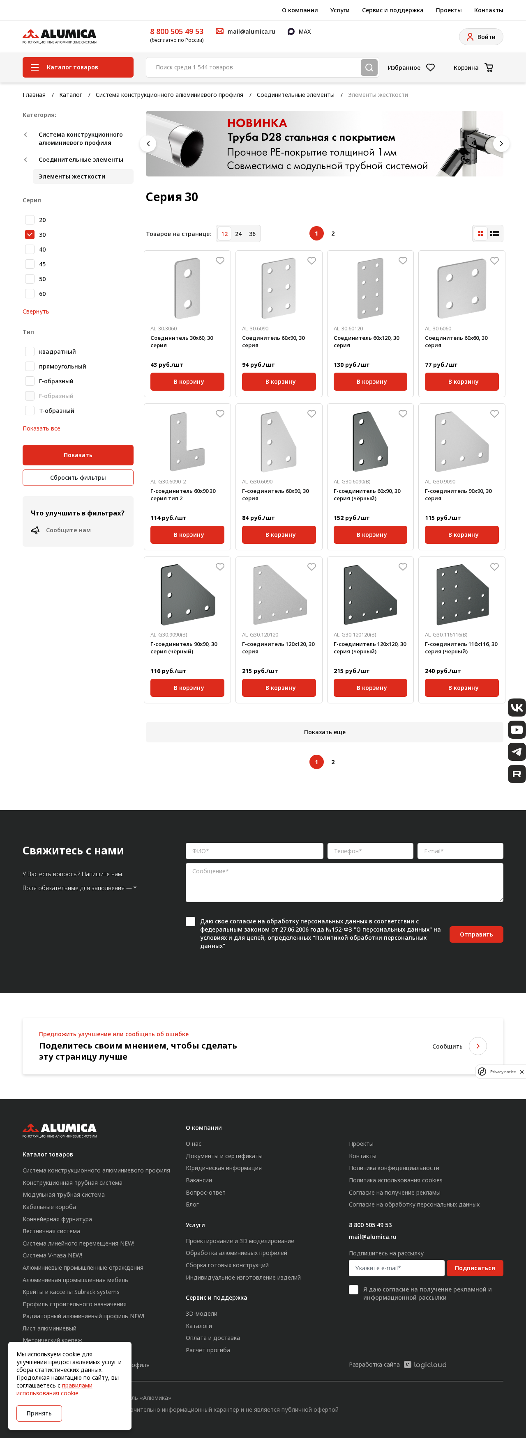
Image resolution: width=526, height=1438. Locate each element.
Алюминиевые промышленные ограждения (83, 1267)
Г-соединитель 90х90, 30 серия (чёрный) (183, 647)
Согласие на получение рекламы (395, 1192)
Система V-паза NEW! (52, 1255)
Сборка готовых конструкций (227, 1265)
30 (42, 234)
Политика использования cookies (396, 1180)
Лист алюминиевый (49, 1328)
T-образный (56, 410)
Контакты (488, 10)
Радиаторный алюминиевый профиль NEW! (83, 1316)
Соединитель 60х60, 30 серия (456, 341)
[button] (148, 143)
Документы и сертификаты (224, 1156)
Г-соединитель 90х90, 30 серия (458, 494)
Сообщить (447, 1046)
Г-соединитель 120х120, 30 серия (278, 647)
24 (238, 234)
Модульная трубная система (64, 1194)
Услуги (340, 10)
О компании (300, 10)
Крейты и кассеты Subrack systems (71, 1292)
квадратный (57, 351)
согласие (243, 921)
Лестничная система (51, 1231)
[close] (522, 1071)
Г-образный (56, 381)
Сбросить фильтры (78, 477)
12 (224, 234)
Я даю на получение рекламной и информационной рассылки (427, 1293)
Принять (39, 1413)
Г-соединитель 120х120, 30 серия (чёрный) (370, 647)
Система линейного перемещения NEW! (78, 1243)
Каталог (70, 94)
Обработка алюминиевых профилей (236, 1253)
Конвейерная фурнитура (57, 1219)
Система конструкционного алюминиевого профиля (169, 94)
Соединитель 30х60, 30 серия (181, 341)
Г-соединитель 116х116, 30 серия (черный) (461, 647)
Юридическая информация (224, 1168)
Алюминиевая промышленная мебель (75, 1280)
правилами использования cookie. (54, 1389)
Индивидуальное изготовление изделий (243, 1277)
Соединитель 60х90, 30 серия (273, 341)
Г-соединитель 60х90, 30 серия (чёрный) (367, 494)
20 (42, 220)
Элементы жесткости (72, 176)
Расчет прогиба (208, 1350)
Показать (78, 455)
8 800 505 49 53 (176, 31)
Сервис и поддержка (393, 10)
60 (42, 294)
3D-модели (201, 1313)
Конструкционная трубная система (72, 1182)
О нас (193, 1143)
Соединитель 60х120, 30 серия (366, 341)
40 (42, 249)
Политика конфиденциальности (394, 1168)
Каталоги (199, 1326)
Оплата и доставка (213, 1338)
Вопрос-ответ (206, 1192)
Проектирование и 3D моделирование (240, 1241)
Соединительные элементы (296, 94)
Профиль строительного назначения (75, 1304)
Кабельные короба (49, 1207)
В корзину (189, 380)
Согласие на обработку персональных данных (414, 1204)
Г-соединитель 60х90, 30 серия (275, 494)
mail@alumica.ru (373, 1237)
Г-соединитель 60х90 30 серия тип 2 (182, 494)
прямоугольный (62, 366)
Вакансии (199, 1180)
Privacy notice (503, 1071)
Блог (192, 1204)
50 (42, 279)
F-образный (56, 396)
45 (42, 264)
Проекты (449, 10)
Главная (34, 94)
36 (252, 234)
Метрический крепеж (52, 1340)
